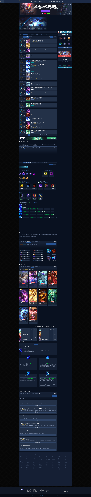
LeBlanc (40, 456)
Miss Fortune (40, 467)
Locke (40, 460)
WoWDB (41, 491)
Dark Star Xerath (25, 339)
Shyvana (53, 462)
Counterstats (29, 491)
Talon (59, 455)
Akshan (21, 456)
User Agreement (34, 495)
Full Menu (61, 1)
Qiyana (46, 464)
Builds (24, 31)
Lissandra (40, 459)
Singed (53, 463)
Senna (53, 458)
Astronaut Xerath (45, 329)
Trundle (59, 459)
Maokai (40, 464)
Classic (44, 1)
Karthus (34, 465)
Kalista (33, 463)
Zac (65, 463)
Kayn (33, 468)
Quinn (46, 465)
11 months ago (35, 339)
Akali (20, 455)
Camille (21, 469)
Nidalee (47, 457)
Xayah (65, 456)
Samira (53, 457)
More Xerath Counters (51, 244)
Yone (65, 459)
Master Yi (40, 465)
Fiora (27, 463)
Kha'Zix (34, 469)
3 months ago (35, 334)
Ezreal (27, 461)
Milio (39, 466)
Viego (59, 468)
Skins (33, 31)
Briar (20, 468)
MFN (2, 1)
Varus (59, 463)
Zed (65, 463)
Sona (52, 466)
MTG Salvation (42, 489)
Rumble (53, 455)
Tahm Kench (60, 454)
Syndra (53, 469)
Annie (20, 460)
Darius (27, 456)
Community (53, 1)
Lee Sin (40, 457)
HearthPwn (47, 490)
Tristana (59, 458)
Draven (27, 458)
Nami (46, 454)
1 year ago (35, 329)
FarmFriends (35, 491)
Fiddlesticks (27, 462)
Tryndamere (60, 460)
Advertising (43, 495)
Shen (52, 461)
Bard (20, 464)
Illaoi (33, 455)
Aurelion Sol (21, 462)
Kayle (33, 467)
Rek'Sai (46, 467)
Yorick (65, 460)
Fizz (26, 463)
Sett (52, 460)
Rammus (47, 466)
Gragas (27, 467)
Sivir (52, 464)
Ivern (33, 457)
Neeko (46, 456)
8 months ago (35, 337)
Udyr (59, 462)
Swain (53, 468)
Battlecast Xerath (25, 334)
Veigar (59, 465)
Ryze (52, 456)
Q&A (39, 31)
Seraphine (53, 459)
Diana (27, 457)
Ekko (26, 459)
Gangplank (27, 465)
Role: (20, 34)
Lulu (39, 461)
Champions (40, 1)
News (57, 1)
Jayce (33, 460)
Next (55, 134)
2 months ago (35, 332)
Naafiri (40, 469)
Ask (54, 396)
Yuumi (65, 461)
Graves (27, 468)
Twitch (59, 461)
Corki (27, 455)
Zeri (65, 464)
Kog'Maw (40, 455)
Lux (39, 462)
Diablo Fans (47, 491)
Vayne (59, 464)
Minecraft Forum (42, 490)
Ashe (20, 461)
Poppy (46, 463)
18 (44, 134)
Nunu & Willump (48, 459)
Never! (55, 339)
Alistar (20, 457)
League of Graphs (29, 489)
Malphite (40, 463)
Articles (58, 495)
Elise (26, 460)
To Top (55, 147)
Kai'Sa (33, 463)
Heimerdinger (34, 454)
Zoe (65, 466)
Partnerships (51, 495)
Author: (48, 36)
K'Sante (34, 462)
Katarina (34, 466)
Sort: (20, 36)
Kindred (40, 454)
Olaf (46, 460)
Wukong (66, 455)
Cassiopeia (27, 454)
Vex (58, 466)
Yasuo (65, 458)
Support (55, 495)
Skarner (53, 465)
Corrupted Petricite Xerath (45, 339)
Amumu (21, 458)
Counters (28, 31)
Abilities (36, 31)
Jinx (33, 461)
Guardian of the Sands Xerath (44, 334)
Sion (52, 463)
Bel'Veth (21, 465)
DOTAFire (34, 489)
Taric (59, 456)
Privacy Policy (39, 495)
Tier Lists (48, 1)
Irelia (33, 456)
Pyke (46, 463)
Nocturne (47, 458)
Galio (27, 464)
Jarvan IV (34, 458)
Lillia (39, 458)
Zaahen (66, 462)
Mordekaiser (40, 468)
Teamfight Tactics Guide (45, 471)
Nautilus (47, 455)
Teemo (59, 457)
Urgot (59, 463)
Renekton (47, 469)
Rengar (53, 454)
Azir (20, 463)
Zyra (65, 467)
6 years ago (54, 334)
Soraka (53, 467)
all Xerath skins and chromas (24, 269)
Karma (33, 464)
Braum (21, 467)
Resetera (34, 490)
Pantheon (47, 462)
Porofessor (28, 490)
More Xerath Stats (64, 67)
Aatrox (21, 454)
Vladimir (59, 469)
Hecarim (27, 469)
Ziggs (65, 465)
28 (46, 134)
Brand (20, 466)
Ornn (46, 461)
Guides (35, 1)
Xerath (26, 329)
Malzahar (40, 463)
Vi (58, 467)
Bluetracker (47, 489)
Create (32, 1)
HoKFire (53, 489)
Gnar (27, 466)
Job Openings (47, 495)
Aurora (21, 463)
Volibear (66, 454)
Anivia (20, 459)
